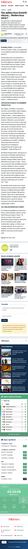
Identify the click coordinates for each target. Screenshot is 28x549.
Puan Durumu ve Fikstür (6, 531)
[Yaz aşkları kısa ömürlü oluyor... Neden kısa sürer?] (14, 38)
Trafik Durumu (19, 526)
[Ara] (23, 2)
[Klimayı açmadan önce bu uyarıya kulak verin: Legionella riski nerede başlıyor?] (21, 262)
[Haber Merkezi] (4, 247)
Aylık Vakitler (5, 512)
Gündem (10, 5)
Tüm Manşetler (20, 530)
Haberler (3, 9)
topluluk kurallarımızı (15, 325)
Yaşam (9, 9)
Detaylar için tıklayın (14, 434)
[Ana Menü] (25, 2)
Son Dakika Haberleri (8, 535)
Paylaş (4, 40)
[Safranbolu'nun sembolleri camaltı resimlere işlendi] (7, 276)
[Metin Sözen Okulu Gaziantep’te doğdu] (21, 276)
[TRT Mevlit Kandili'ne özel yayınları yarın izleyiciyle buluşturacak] (7, 262)
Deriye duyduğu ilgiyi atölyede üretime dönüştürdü (7, 296)
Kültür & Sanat (19, 5)
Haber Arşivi (19, 535)
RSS (5, 542)
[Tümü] (26, 341)
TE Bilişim (18, 546)
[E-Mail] (11, 250)
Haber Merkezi (14, 246)
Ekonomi (3, 5)
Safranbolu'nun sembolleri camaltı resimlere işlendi (6, 282)
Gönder (4, 320)
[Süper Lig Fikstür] (26, 439)
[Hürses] (6, 2)
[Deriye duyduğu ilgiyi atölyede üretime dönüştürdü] (7, 290)
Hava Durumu (6, 526)
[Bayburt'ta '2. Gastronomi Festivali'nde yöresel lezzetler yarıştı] (21, 290)
